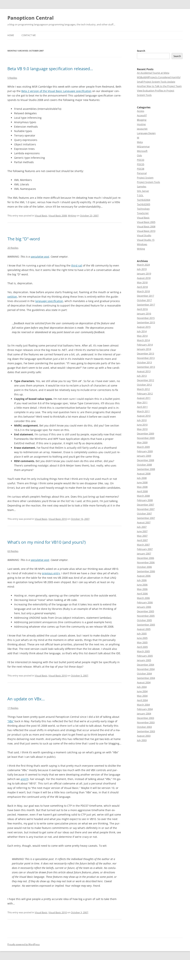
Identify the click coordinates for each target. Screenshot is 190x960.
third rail (76, 265)
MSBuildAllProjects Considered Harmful (158, 77)
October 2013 (144, 362)
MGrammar (143, 146)
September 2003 (146, 731)
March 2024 (143, 264)
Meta (140, 142)
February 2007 (145, 549)
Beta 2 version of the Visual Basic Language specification (56, 91)
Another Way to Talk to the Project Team (159, 86)
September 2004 (146, 678)
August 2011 (143, 398)
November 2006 (146, 562)
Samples (141, 186)
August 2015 (143, 327)
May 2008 (142, 487)
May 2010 (142, 429)
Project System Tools (148, 182)
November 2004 (146, 669)
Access (140, 111)
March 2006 (143, 598)
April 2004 (142, 700)
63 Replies (12, 551)
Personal (142, 173)
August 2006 (143, 575)
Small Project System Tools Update (156, 81)
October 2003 (144, 727)
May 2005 (142, 642)
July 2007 (142, 527)
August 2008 (143, 473)
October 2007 (144, 513)
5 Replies (12, 77)
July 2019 (142, 269)
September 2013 (146, 367)
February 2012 (145, 393)
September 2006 (146, 571)
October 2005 (144, 620)
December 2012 (145, 380)
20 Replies (12, 247)
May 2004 (142, 695)
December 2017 (145, 295)
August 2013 (143, 371)
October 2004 (144, 673)
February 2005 (145, 655)
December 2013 (145, 353)
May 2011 (142, 402)
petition (12, 296)
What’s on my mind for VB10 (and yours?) (46, 542)
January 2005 (144, 660)
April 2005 (142, 647)
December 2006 (145, 558)
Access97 (142, 115)
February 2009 (145, 451)
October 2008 (144, 464)
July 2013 (142, 375)
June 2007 (142, 531)
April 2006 (142, 593)
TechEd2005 (143, 204)
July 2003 (142, 740)
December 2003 (145, 718)
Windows (142, 244)
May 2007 (142, 535)
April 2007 (142, 540)
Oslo (139, 155)
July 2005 (142, 633)
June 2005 (142, 638)
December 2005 (145, 611)
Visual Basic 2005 (146, 222)
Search (141, 50)
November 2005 (146, 615)
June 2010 (142, 424)
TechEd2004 (143, 199)
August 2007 (143, 522)
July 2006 (142, 580)
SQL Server (143, 191)
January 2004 (144, 713)
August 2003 (143, 735)
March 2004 (143, 704)
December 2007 (145, 504)
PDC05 (140, 164)
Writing (72, 215)
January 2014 (144, 349)
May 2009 (142, 442)
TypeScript (143, 213)
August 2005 (143, 629)
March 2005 (143, 651)
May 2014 (142, 335)
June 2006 (142, 584)
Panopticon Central (30, 17)
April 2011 (142, 407)
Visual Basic (41, 215)
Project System (145, 177)
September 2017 (146, 304)
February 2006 (145, 602)
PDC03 (140, 159)
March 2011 (143, 411)
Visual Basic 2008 (57, 215)
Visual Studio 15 (145, 239)
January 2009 (144, 455)
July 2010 (142, 420)
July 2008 (142, 478)
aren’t (24, 779)
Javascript (142, 128)
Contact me (29, 35)
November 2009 (146, 438)
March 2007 (143, 544)
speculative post (40, 256)
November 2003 (146, 722)
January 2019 (144, 273)
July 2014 (142, 331)
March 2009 (143, 447)
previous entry (51, 573)
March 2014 (143, 340)
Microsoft (142, 151)
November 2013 (146, 358)
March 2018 (143, 291)
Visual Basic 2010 (57, 519)
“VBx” (10, 721)
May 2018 (142, 282)
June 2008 (142, 482)
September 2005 (146, 624)
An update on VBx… (26, 698)
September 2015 (146, 322)
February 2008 (145, 500)
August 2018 (143, 278)
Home (10, 35)
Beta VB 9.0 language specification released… (50, 68)
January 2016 (144, 313)
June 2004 (142, 691)
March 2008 (143, 495)
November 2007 (146, 509)
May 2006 (142, 589)
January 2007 (144, 553)
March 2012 (143, 389)
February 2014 (145, 344)
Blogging (141, 119)
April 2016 (142, 309)
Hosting (141, 124)
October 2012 (144, 384)
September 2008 (146, 469)
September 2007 (146, 518)
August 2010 (143, 415)
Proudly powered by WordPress (23, 944)
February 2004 (145, 709)
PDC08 (140, 168)
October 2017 (144, 300)
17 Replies (12, 708)
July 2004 (142, 687)
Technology (143, 208)
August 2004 (143, 682)
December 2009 (145, 433)
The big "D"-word (23, 238)
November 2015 (146, 318)
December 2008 (145, 460)
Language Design (146, 133)
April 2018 (142, 287)
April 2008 (142, 491)
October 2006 (144, 567)
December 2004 (145, 664)
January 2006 (144, 607)
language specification (49, 301)
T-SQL (140, 195)
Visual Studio (144, 235)
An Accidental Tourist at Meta (153, 72)
